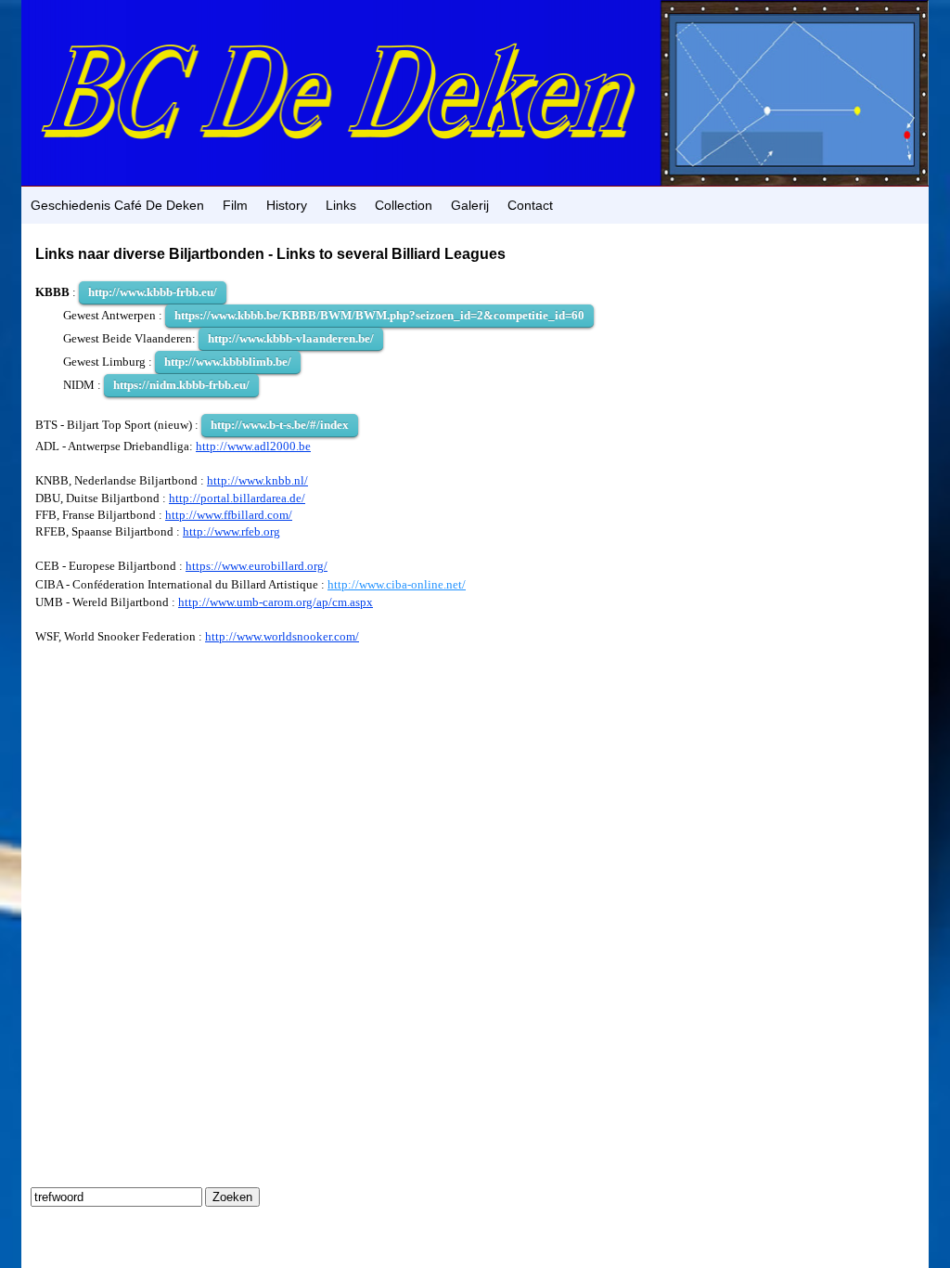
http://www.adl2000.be (253, 446)
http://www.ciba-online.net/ (396, 584)
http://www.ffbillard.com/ (228, 515)
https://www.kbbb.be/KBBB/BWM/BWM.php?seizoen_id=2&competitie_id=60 (379, 315)
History (286, 205)
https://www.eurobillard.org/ (256, 566)
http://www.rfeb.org (231, 531)
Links (341, 205)
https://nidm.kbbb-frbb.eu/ (181, 385)
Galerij (470, 205)
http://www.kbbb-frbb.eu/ (152, 292)
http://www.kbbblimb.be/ (227, 362)
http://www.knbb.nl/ (257, 480)
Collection (403, 205)
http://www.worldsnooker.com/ (282, 636)
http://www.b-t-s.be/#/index (280, 425)
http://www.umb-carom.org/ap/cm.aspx (275, 602)
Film (235, 205)
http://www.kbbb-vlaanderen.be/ (291, 338)
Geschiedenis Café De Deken (117, 205)
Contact (530, 205)
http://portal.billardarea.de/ (237, 498)
